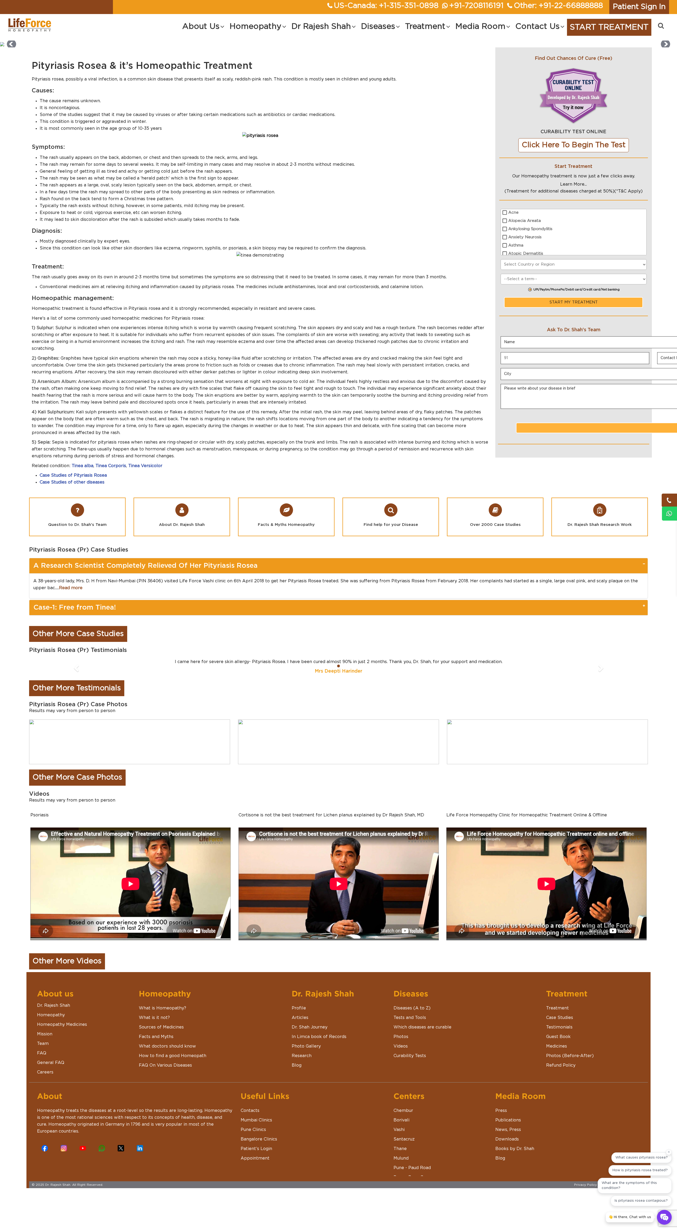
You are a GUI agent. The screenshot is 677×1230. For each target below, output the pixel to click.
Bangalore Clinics (259, 1139)
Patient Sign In (639, 7)
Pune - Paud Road (412, 1168)
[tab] (338, 565)
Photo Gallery (306, 1046)
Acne (513, 212)
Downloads (507, 1139)
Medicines (556, 1046)
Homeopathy (51, 1015)
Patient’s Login (256, 1149)
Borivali (401, 1120)
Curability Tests (410, 1056)
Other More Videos (67, 961)
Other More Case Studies (78, 634)
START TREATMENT (609, 27)
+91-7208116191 (476, 6)
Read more (71, 588)
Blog (296, 1065)
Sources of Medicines (161, 1027)
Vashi (399, 1130)
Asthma (515, 245)
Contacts (250, 1110)
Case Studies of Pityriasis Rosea (73, 475)
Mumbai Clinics (256, 1120)
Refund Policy (560, 1065)
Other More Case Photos (77, 777)
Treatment (557, 1008)
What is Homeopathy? (162, 1008)
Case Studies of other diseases (72, 482)
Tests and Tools (410, 1018)
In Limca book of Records (319, 1037)
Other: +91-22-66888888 (558, 6)
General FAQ (50, 1063)
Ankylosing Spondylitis (530, 229)
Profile (299, 1008)
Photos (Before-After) (570, 1056)
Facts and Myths (156, 1037)
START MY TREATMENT (574, 302)
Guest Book (558, 1037)
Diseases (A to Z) (412, 1008)
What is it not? (154, 1018)
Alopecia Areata (524, 221)
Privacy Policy (585, 1184)
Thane (400, 1149)
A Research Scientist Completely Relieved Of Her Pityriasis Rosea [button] (145, 565)
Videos (401, 1046)
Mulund (401, 1158)
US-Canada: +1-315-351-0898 (386, 6)
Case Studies (559, 1018)
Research (302, 1056)
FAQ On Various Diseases (165, 1065)
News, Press (508, 1130)
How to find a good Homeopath (172, 1056)
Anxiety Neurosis (525, 237)
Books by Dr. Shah (514, 1149)
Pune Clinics (253, 1130)
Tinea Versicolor (145, 466)
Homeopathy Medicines (62, 1024)
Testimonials (559, 1027)
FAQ (41, 1053)
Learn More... (573, 184)
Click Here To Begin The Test (573, 145)
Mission (44, 1034)
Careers (45, 1072)
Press (501, 1110)
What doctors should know (167, 1046)
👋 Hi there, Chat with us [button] (630, 1217)
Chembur (403, 1110)
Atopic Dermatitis (525, 254)
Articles (300, 1018)
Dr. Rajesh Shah (53, 1005)
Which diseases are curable (422, 1027)
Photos (401, 1037)
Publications (508, 1120)
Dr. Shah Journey (309, 1027)
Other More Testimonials (77, 688)
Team (43, 1043)
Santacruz (404, 1139)
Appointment (255, 1158)
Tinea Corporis (110, 466)
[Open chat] (664, 1217)
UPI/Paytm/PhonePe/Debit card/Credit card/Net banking (576, 289)
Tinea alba (82, 466)
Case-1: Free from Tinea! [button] (74, 607)
